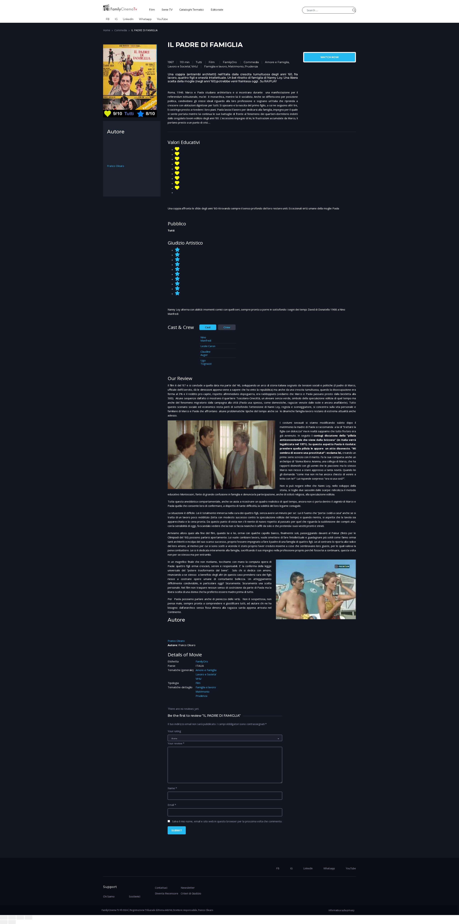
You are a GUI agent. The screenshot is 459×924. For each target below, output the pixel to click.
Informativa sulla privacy (341, 910)
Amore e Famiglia (206, 670)
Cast (208, 327)
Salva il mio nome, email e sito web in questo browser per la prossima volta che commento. (227, 821)
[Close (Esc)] (4, 918)
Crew (226, 327)
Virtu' (199, 678)
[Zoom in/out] (28, 918)
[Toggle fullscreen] (20, 918)
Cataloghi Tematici (191, 9)
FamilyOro (230, 62)
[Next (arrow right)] (12, 922)
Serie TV (167, 9)
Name (172, 788)
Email (172, 805)
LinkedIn (128, 19)
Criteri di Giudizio (191, 893)
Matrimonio (202, 691)
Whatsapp (145, 19)
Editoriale (217, 9)
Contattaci (161, 887)
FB (107, 19)
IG (116, 19)
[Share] (12, 918)
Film (152, 9)
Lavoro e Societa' (206, 674)
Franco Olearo (176, 641)
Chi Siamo (109, 896)
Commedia (120, 30)
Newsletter (188, 887)
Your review (176, 743)
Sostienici (134, 896)
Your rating (174, 731)
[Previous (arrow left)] (4, 922)
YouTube (162, 19)
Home (106, 30)
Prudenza (201, 696)
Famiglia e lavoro (206, 687)
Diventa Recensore (166, 893)
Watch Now (329, 57)
